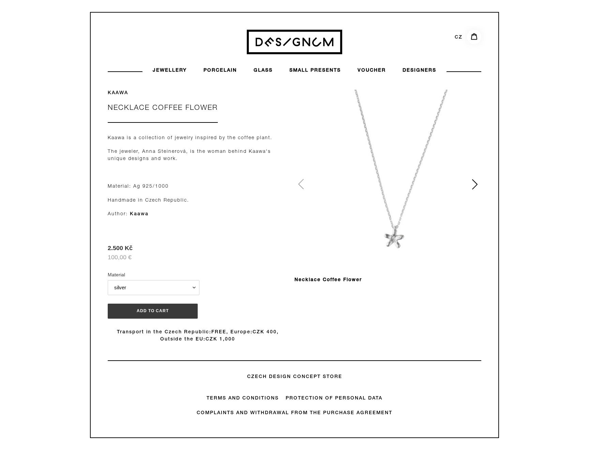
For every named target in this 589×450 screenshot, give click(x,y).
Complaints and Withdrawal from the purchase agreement (294, 413)
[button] (475, 184)
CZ (459, 37)
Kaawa (118, 93)
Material (116, 274)
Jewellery (170, 70)
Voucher (372, 70)
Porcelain (220, 70)
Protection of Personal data (334, 398)
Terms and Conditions (243, 398)
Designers (419, 70)
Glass (263, 70)
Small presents (315, 70)
